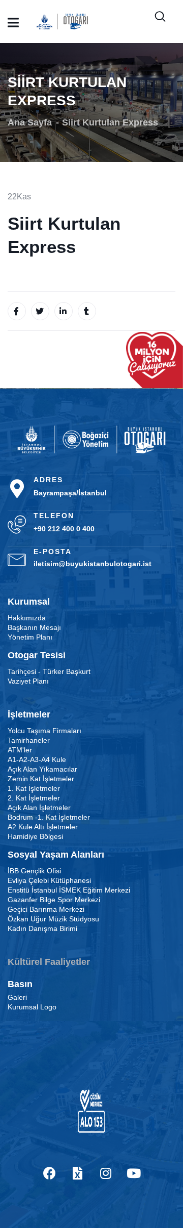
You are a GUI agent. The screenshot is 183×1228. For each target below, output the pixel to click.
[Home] (91, 439)
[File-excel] (77, 1173)
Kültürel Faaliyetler (49, 962)
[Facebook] (50, 1173)
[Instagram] (105, 1173)
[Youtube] (133, 1173)
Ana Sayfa (30, 122)
